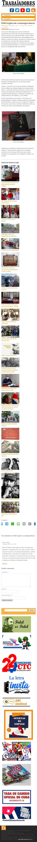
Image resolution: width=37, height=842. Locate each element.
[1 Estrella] (2, 29)
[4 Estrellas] (6, 29)
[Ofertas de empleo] (18, 725)
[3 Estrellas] (5, 29)
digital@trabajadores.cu (25, 839)
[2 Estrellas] (3, 29)
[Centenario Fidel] (16, 632)
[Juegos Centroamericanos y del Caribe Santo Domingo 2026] (16, 650)
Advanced (6, 612)
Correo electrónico (6, 595)
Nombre (4, 589)
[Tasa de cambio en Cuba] (16, 803)
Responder (4, 563)
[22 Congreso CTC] (16, 672)
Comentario (5, 572)
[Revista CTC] (16, 786)
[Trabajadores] (3, 828)
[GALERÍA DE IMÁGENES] (16, 760)
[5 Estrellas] (8, 29)
